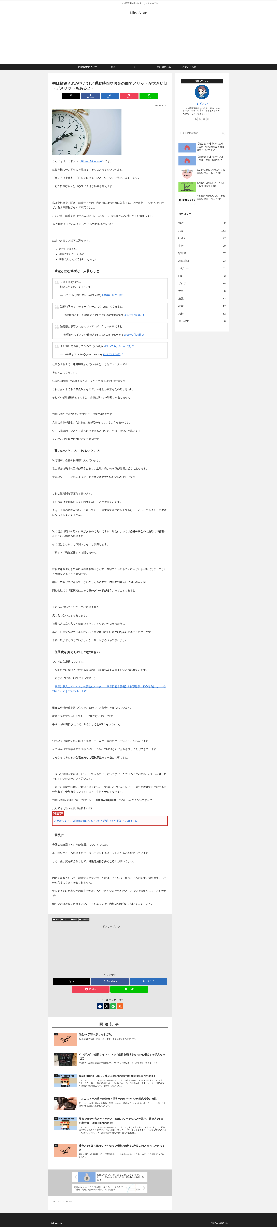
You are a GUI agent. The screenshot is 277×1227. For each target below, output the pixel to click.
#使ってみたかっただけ (118, 346)
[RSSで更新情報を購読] (120, 1006)
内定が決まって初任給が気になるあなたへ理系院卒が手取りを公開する (95, 820)
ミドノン (202, 103)
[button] (223, 133)
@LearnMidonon (90, 161)
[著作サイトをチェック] (100, 1006)
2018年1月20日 (111, 295)
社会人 (66, 919)
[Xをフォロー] (107, 1006)
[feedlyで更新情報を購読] (113, 1006)
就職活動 (85, 919)
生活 (75, 919)
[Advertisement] (138, 42)
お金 (57, 919)
